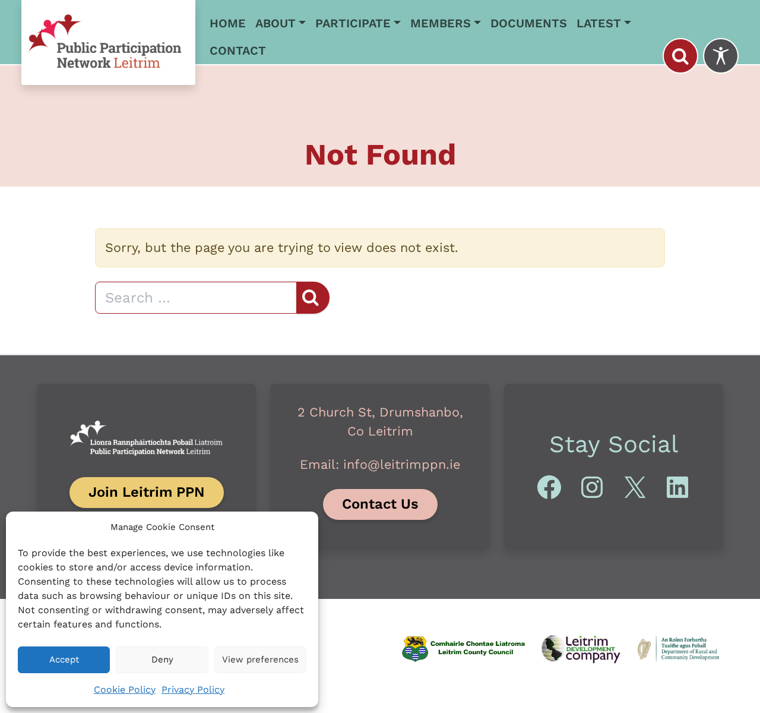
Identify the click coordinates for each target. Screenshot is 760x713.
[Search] (680, 56)
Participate (353, 23)
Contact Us (380, 504)
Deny (162, 659)
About (275, 23)
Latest (599, 23)
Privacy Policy (193, 689)
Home (228, 23)
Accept (64, 659)
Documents (528, 23)
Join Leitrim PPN (146, 492)
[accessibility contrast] (721, 56)
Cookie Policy (125, 689)
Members (440, 23)
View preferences (260, 659)
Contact (238, 50)
